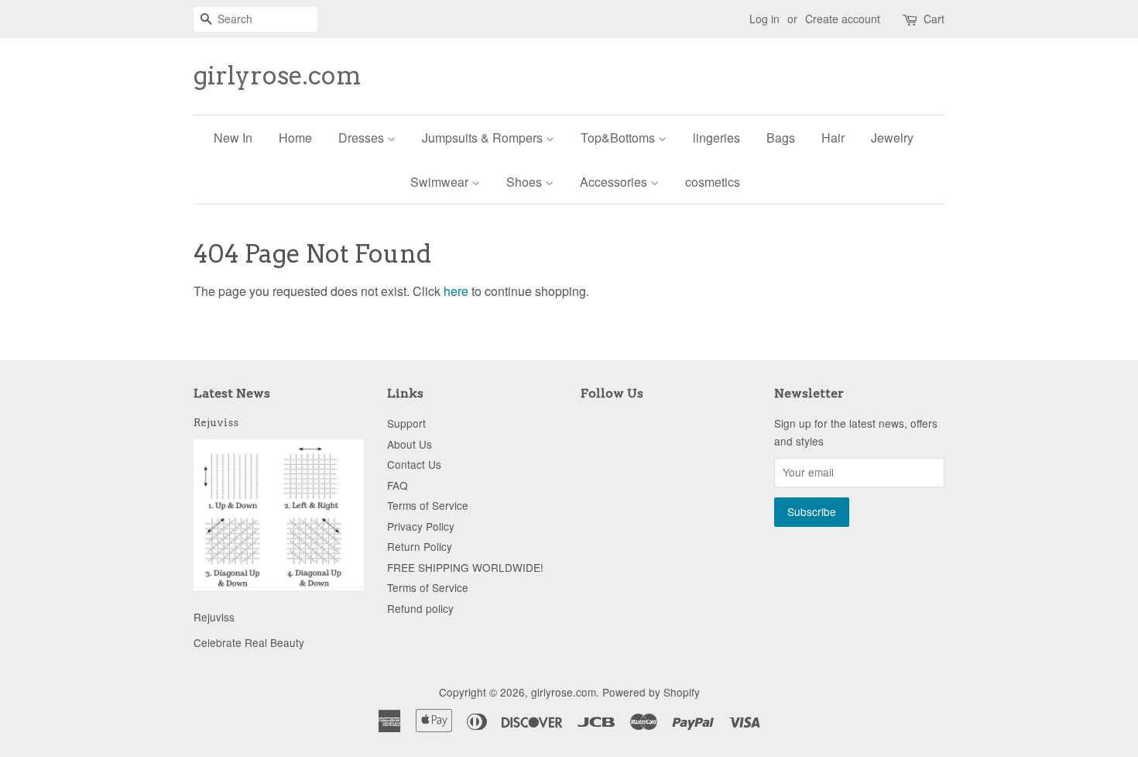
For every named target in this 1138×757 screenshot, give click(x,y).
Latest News (232, 393)
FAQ (397, 485)
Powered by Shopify (651, 692)
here (456, 291)
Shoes (525, 182)
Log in (764, 18)
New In (233, 137)
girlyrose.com (278, 76)
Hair (833, 137)
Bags (780, 137)
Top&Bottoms (619, 137)
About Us (409, 444)
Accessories (615, 182)
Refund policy (420, 608)
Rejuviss (216, 422)
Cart (934, 18)
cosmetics (712, 182)
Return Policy (419, 546)
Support (406, 423)
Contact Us (414, 464)
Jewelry (892, 137)
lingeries (716, 137)
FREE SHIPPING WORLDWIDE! (465, 567)
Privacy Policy (420, 526)
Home (295, 137)
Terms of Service (427, 505)
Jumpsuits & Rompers (484, 137)
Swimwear (440, 182)
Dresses (362, 137)
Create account (842, 18)
